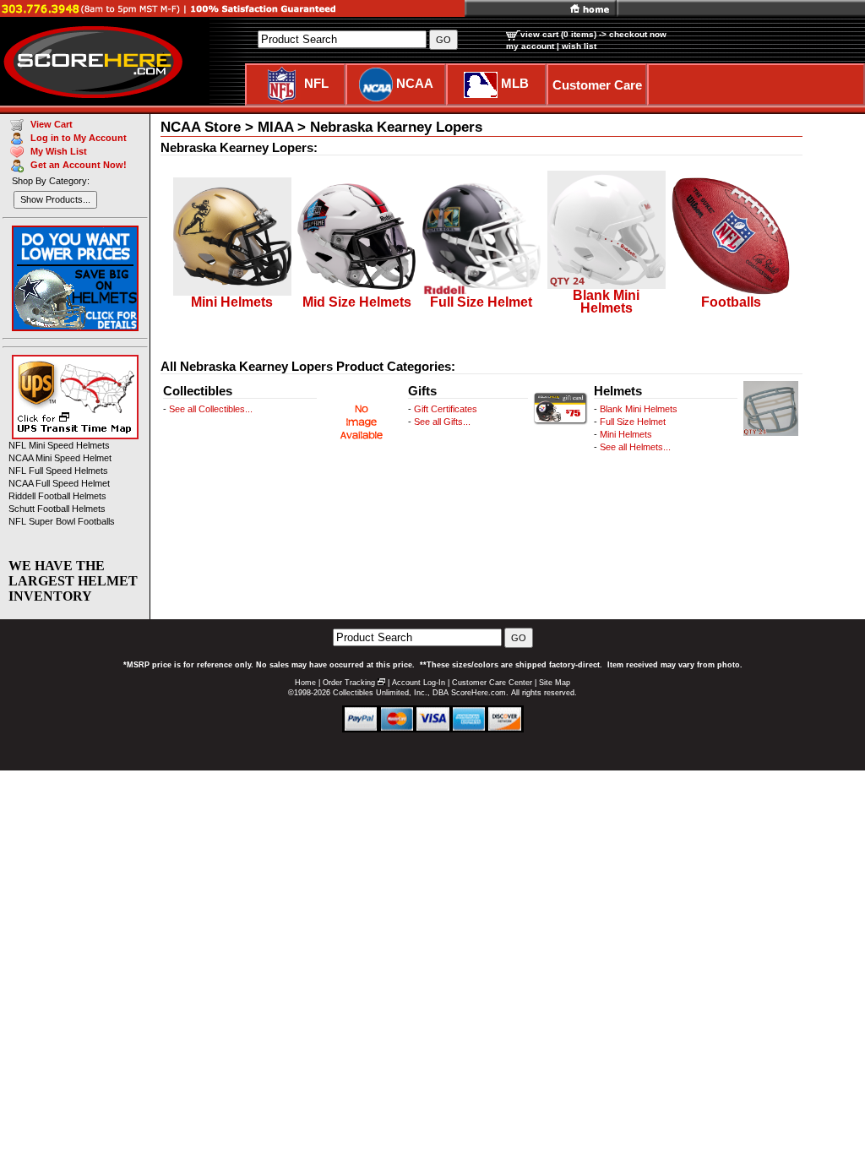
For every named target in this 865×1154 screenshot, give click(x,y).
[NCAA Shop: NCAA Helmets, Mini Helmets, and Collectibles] (376, 83)
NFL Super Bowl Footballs (61, 521)
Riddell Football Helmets (57, 496)
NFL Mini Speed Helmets (59, 445)
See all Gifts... (442, 421)
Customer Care (597, 85)
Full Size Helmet (633, 421)
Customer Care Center (492, 682)
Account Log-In (418, 682)
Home (305, 682)
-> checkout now (632, 34)
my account (530, 46)
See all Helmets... (635, 447)
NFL (316, 83)
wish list (579, 46)
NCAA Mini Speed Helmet (60, 458)
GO (518, 638)
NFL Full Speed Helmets (58, 470)
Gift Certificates (445, 409)
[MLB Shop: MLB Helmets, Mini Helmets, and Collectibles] (481, 83)
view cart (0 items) (558, 34)
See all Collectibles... (211, 409)
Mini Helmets (626, 434)
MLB (515, 83)
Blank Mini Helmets (638, 409)
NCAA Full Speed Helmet (59, 483)
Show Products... (55, 199)
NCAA (414, 83)
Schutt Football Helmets (57, 509)
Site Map (554, 682)
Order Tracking (349, 682)
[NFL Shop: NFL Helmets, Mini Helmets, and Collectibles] (282, 83)
